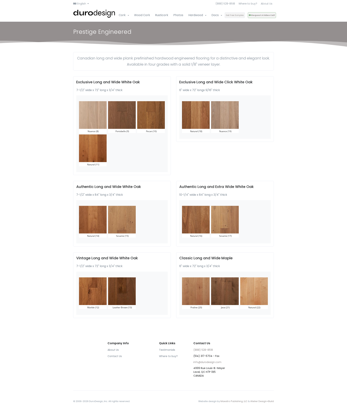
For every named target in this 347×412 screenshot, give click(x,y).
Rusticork (161, 15)
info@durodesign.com (207, 362)
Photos (178, 15)
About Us (266, 3)
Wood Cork (142, 15)
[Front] (94, 13)
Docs (215, 15)
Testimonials (167, 350)
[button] (81, 4)
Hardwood (196, 15)
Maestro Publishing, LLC (233, 401)
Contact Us (115, 356)
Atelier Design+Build (262, 401)
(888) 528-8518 (225, 3)
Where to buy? (248, 3)
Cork (122, 15)
